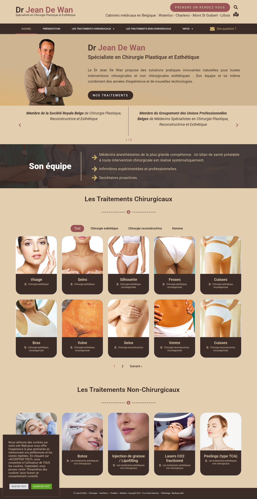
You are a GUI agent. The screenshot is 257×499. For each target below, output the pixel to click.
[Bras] (36, 318)
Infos (186, 28)
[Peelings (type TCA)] (220, 431)
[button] (236, 7)
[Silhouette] (128, 255)
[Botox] (82, 431)
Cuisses (220, 279)
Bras (36, 343)
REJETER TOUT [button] (19, 486)
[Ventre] (174, 318)
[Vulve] (82, 318)
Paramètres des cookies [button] (24, 481)
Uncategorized (128, 287)
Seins (82, 279)
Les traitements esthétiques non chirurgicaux (84, 462)
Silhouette (128, 279)
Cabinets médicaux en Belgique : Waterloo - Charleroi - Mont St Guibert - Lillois (168, 15)
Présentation (51, 28)
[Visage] (36, 255)
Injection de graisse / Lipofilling (128, 458)
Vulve (82, 343)
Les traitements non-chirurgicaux (148, 28)
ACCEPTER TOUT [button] (41, 486)
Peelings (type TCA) (220, 456)
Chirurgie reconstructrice (145, 228)
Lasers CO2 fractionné (174, 458)
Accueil (26, 28)
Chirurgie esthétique (104, 228)
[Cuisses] (220, 255)
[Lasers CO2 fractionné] (174, 431)
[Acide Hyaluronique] (36, 431)
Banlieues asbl (177, 493)
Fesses (175, 279)
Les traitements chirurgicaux (91, 28)
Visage (36, 279)
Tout (77, 228)
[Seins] (82, 255)
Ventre (174, 343)
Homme (177, 228)
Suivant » (136, 366)
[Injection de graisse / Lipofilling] (128, 431)
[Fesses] (174, 255)
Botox (82, 456)
